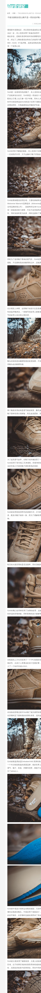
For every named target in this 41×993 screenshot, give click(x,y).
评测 (13, 13)
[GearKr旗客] (18, 7)
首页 (9, 13)
